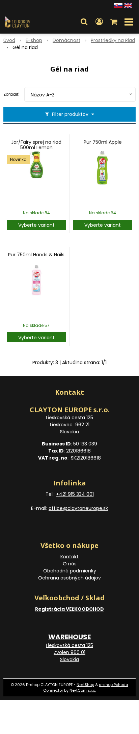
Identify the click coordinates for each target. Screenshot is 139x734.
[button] (84, 22)
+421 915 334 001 (75, 494)
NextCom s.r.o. (83, 690)
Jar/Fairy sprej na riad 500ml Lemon (36, 144)
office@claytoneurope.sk (78, 508)
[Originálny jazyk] (118, 5)
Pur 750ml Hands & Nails (36, 254)
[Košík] (114, 22)
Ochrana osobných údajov (69, 577)
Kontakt (69, 556)
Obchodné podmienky (69, 570)
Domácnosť (66, 40)
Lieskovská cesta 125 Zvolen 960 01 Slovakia (69, 652)
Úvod (9, 40)
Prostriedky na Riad (113, 40)
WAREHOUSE (69, 637)
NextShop (85, 684)
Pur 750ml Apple (103, 142)
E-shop (34, 40)
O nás (70, 563)
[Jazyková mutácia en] (128, 5)
